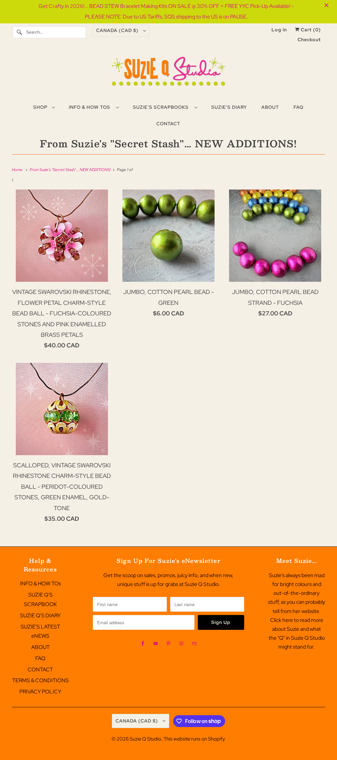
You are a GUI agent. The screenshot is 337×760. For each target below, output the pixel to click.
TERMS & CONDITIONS (40, 680)
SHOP (41, 107)
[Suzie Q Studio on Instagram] (181, 643)
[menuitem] (44, 107)
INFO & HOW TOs (91, 107)
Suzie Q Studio (145, 739)
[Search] (19, 32)
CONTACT (40, 669)
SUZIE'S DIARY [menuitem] (229, 107)
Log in (279, 30)
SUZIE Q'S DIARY (40, 615)
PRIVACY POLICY (40, 691)
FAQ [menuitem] (298, 107)
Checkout (309, 40)
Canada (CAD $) (118, 30)
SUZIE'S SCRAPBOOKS (162, 107)
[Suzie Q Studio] (168, 74)
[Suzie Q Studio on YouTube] (155, 643)
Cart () (310, 30)
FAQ (40, 658)
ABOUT (40, 647)
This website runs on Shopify (194, 739)
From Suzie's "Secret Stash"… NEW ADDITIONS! (168, 143)
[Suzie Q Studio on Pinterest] (168, 643)
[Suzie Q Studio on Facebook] (143, 643)
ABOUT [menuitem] (270, 107)
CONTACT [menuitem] (168, 124)
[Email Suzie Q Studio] (194, 643)
